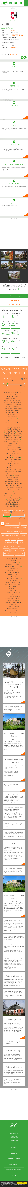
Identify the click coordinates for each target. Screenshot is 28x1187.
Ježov (19, 435)
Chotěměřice (8, 405)
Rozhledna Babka (12, 580)
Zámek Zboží (13, 591)
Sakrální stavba (20, 554)
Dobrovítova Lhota (12, 413)
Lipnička (7, 449)
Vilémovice (9, 492)
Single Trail (14, 550)
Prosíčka (15, 474)
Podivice (18, 472)
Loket (20, 449)
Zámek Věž (13, 613)
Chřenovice (17, 405)
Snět (5, 484)
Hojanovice (16, 427)
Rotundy (21, 542)
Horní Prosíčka (10, 433)
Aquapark (23, 524)
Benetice (11, 392)
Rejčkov (16, 476)
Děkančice (15, 407)
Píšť (13, 472)
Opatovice (7, 470)
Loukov (13, 451)
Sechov (17, 54)
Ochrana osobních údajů (14, 1170)
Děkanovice (8, 409)
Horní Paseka (17, 431)
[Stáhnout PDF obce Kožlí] (22, 57)
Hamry (16, 425)
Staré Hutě (18, 484)
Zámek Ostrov (13, 570)
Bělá (5, 392)
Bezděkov (13, 394)
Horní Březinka (15, 429)
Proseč (9, 474)
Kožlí (5, 24)
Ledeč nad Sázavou (12, 445)
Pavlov (20, 470)
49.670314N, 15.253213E (17, 36)
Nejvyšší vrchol (20, 546)
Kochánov (17, 439)
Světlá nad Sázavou (15, 34)
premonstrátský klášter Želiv (13, 594)
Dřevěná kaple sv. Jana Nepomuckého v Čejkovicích (12, 586)
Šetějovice (10, 480)
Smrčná (16, 482)
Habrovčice (9, 425)
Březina (11, 401)
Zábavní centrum (8, 554)
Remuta (9, 478)
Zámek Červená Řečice (12, 611)
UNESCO (4, 527)
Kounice (14, 441)
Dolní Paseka (12, 419)
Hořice (7, 429)
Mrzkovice (8, 459)
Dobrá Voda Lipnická (12, 411)
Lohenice (14, 449)
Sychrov (17, 486)
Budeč (13, 403)
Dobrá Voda (17, 409)
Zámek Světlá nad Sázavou (13, 568)
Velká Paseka (15, 490)
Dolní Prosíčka (12, 421)
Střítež (12, 486)
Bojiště (6, 401)
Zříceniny (20, 539)
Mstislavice (16, 459)
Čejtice (18, 403)
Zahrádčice (8, 504)
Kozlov (10, 443)
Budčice (6, 403)
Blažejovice (8, 399)
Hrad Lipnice (12, 574)
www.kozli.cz (14, 47)
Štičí (7, 486)
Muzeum (22, 550)
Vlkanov (17, 494)
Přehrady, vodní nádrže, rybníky (14, 531)
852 (12, 44)
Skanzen (24, 527)
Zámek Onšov (12, 576)
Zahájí (16, 502)
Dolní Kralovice (12, 417)
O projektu (14, 1147)
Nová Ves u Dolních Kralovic (12, 464)
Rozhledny (23, 535)
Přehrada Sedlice (12, 609)
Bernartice (18, 392)
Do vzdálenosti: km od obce (10, 378)
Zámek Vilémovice (13, 562)
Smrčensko (9, 482)
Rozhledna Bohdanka (12, 572)
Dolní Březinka (12, 415)
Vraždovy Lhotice (16, 498)
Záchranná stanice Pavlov (12, 566)
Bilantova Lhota (12, 396)
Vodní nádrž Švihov (12, 564)
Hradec (18, 433)
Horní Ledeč (8, 431)
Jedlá (14, 435)
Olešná (16, 467)
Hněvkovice (8, 427)
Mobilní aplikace (14, 1164)
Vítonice (16, 492)
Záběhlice (9, 502)
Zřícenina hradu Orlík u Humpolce (13, 604)
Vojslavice (7, 496)
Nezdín (12, 461)
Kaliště (6, 437)
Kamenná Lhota (15, 437)
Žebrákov (9, 506)
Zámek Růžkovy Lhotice (12, 582)
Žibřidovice (16, 506)
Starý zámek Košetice (13, 597)
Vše (3, 524)
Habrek (17, 423)
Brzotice (18, 401)
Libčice (19, 447)
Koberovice (8, 439)
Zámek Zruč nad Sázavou (12, 578)
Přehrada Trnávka (13, 607)
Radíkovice (9, 476)
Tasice (6, 488)
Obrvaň (9, 467)
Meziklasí (9, 457)
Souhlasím (22, 1182)
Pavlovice (8, 472)
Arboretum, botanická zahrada (10, 535)
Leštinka (12, 447)
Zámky (13, 539)
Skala (16, 480)
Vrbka (9, 500)
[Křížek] (21, 255)
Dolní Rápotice (9, 423)
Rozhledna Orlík (12, 601)
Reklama (14, 1153)
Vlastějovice (9, 494)
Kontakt (14, 1175)
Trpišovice (18, 488)
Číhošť (8, 407)
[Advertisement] (14, 234)
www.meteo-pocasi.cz (14, 359)
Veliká (8, 490)
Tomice (11, 488)
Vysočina (13, 30)
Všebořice (15, 500)
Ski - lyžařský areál (14, 527)
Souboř (10, 484)
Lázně (12, 546)
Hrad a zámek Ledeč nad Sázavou (12, 559)
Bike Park (6, 550)
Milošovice (16, 457)
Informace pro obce (14, 1159)
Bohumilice (12, 54)
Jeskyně (6, 546)
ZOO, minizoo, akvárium (12, 524)
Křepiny (15, 443)
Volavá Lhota (16, 496)
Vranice (6, 498)
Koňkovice (7, 441)
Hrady (7, 539)
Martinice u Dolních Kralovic (12, 454)
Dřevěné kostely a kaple (10, 542)
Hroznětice (7, 435)
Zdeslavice (16, 504)
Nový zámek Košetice (12, 599)
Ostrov (14, 470)
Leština (6, 447)
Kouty (20, 441)
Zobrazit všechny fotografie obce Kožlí (14, 280)
